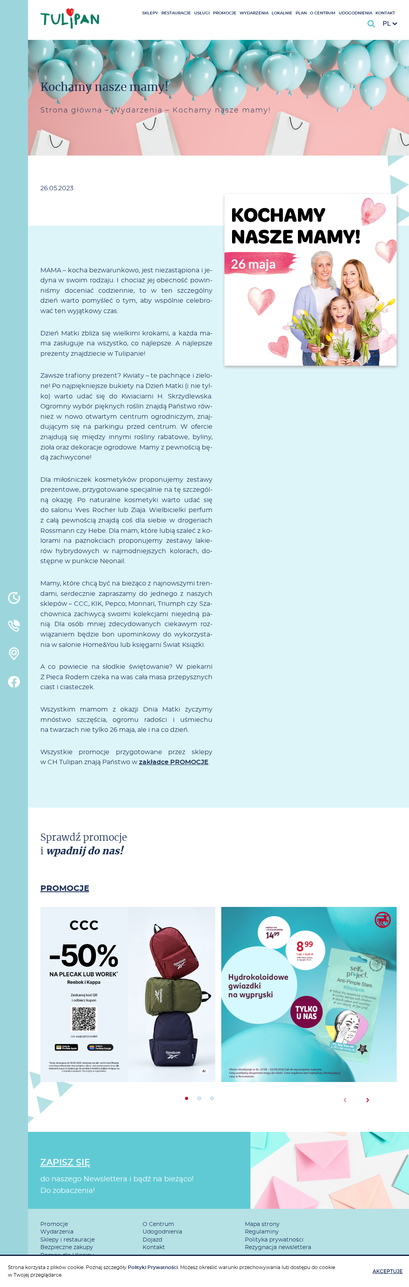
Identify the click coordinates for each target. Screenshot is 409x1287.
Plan (301, 13)
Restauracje (176, 13)
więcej (127, 1023)
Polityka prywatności (274, 1240)
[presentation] (344, 1100)
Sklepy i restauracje (67, 1240)
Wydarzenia (254, 13)
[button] (186, 1098)
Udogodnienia (355, 13)
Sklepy (150, 13)
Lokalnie (282, 13)
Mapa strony (262, 1224)
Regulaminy (262, 1232)
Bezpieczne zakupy (66, 1247)
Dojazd (152, 1240)
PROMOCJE (64, 889)
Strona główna (71, 110)
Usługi (202, 13)
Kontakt (385, 13)
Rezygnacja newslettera (278, 1247)
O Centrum (323, 13)
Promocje (224, 13)
